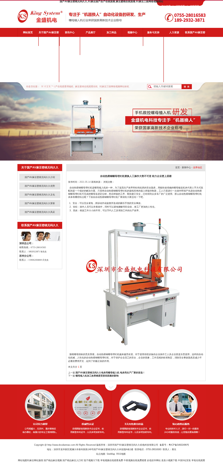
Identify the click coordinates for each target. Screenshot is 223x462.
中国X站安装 (184, 460)
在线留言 (194, 6)
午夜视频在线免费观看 (135, 460)
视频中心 (132, 32)
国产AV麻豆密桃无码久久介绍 (49, 43)
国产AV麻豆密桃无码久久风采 (49, 79)
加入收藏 (166, 6)
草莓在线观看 (198, 460)
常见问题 (153, 59)
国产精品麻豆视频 (53, 460)
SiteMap (111, 454)
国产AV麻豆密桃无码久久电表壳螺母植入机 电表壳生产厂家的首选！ (110, 372)
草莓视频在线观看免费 (111, 460)
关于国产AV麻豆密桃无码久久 (49, 34)
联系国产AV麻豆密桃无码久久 (195, 34)
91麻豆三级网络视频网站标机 (114, 86)
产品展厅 (90, 32)
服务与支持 (153, 32)
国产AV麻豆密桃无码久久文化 (49, 61)
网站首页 (28, 32)
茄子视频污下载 (92, 460)
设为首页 (180, 6)
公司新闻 (70, 41)
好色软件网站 (154, 460)
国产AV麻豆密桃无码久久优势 (49, 52)
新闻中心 (186, 167)
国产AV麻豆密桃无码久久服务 (153, 43)
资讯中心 (70, 32)
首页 (177, 167)
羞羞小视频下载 (169, 460)
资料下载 (153, 68)
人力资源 (174, 32)
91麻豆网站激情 (35, 460)
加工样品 (111, 32)
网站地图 (22, 460)
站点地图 (100, 454)
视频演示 (153, 50)
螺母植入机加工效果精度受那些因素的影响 (97, 375)
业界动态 (70, 50)
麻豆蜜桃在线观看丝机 (86, 86)
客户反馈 (153, 77)
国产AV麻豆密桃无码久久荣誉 (49, 70)
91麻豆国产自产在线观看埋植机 (57, 86)
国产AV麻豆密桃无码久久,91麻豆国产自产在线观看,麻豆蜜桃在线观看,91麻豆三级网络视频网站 (111, 1)
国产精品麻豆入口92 (73, 460)
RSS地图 (121, 454)
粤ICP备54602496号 (179, 445)
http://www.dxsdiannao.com (61, 445)
